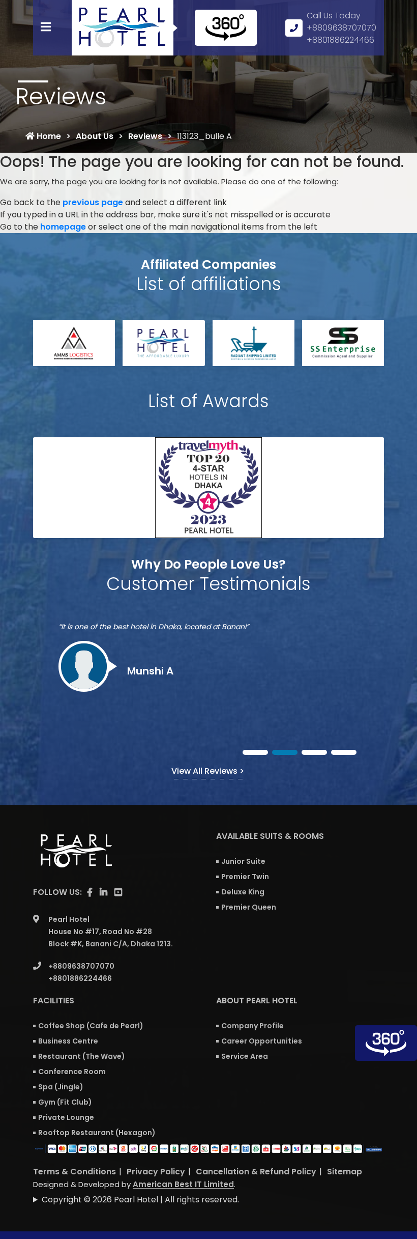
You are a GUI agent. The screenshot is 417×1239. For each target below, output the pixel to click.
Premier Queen (248, 907)
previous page (93, 202)
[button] (255, 752)
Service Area (244, 1056)
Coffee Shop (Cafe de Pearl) (90, 1026)
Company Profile (252, 1026)
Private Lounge (66, 1117)
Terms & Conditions (74, 1171)
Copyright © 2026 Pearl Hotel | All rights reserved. (140, 1199)
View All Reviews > (207, 771)
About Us (94, 136)
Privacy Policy (156, 1171)
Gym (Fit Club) (65, 1102)
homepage (63, 227)
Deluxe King (242, 892)
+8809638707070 (341, 28)
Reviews (145, 136)
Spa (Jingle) (60, 1087)
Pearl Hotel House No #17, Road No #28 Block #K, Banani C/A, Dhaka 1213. (110, 931)
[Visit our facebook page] (90, 892)
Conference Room (72, 1071)
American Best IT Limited (183, 1184)
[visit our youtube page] (118, 892)
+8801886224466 (340, 40)
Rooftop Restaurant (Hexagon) (97, 1133)
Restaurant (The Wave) (81, 1056)
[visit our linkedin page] (103, 892)
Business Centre (68, 1041)
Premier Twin (245, 876)
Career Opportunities (261, 1041)
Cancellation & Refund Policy (256, 1171)
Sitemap (344, 1171)
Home (48, 136)
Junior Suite (243, 861)
